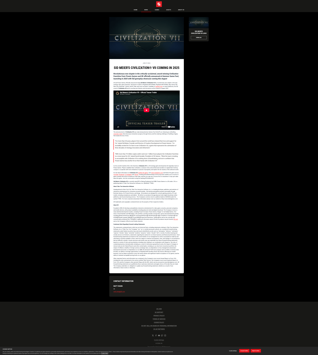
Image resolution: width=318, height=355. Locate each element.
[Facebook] (156, 335)
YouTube (115, 174)
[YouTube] (159, 335)
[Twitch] (162, 335)
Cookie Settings (159, 340)
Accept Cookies (244, 350)
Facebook (121, 174)
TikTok (136, 174)
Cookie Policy (104, 353)
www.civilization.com (157, 172)
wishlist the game (143, 172)
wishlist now (158, 86)
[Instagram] (165, 335)
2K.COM (159, 309)
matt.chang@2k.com (119, 291)
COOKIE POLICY (159, 322)
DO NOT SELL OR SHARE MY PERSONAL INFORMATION (159, 326)
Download (198, 37)
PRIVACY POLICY (159, 315)
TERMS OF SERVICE (159, 319)
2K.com (176, 219)
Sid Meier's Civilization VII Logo (199, 32)
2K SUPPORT (159, 312)
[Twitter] (153, 335)
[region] (159, 351)
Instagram (129, 174)
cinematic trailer (117, 134)
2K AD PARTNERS (159, 329)
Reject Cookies (255, 350)
